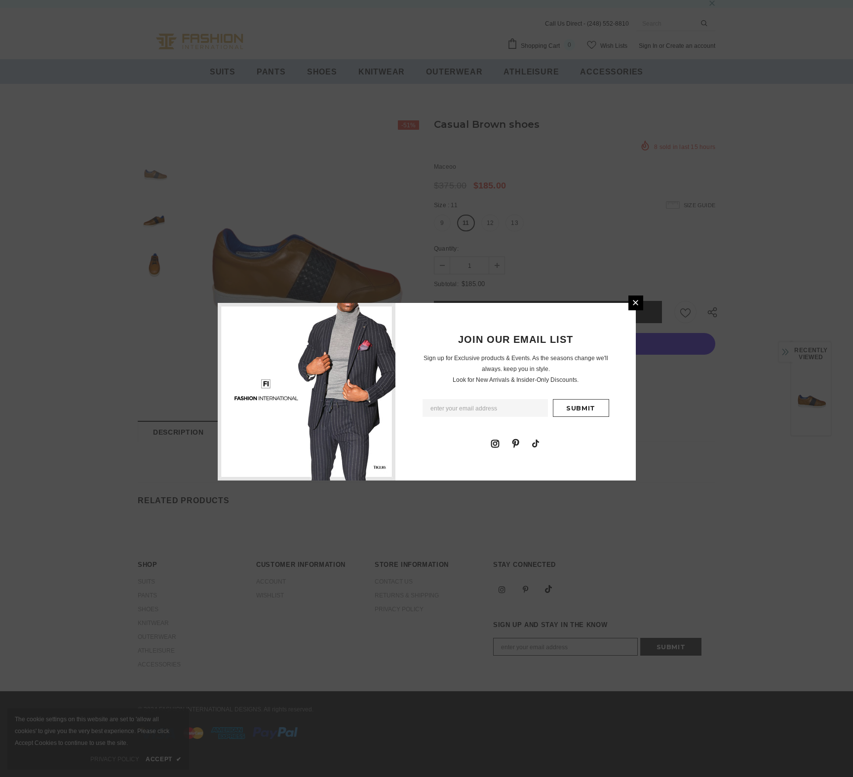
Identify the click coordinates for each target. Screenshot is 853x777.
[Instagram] (495, 443)
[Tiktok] (535, 443)
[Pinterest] (515, 443)
